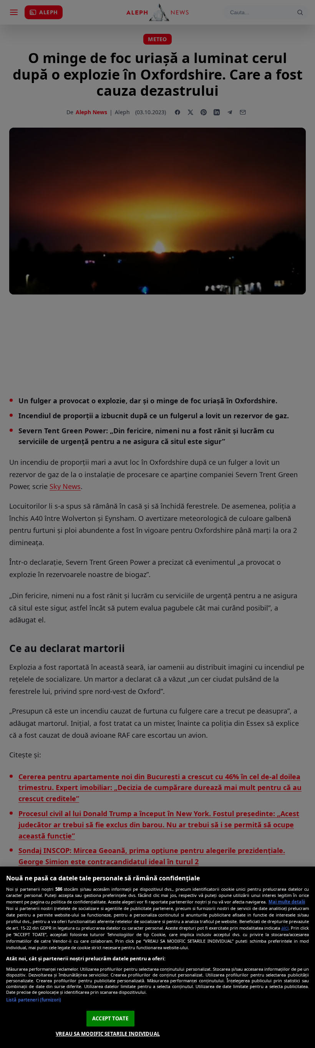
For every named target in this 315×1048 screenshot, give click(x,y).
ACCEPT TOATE (110, 1018)
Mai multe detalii (287, 902)
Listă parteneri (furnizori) (33, 1000)
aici (284, 928)
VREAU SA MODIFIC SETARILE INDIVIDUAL (108, 1033)
